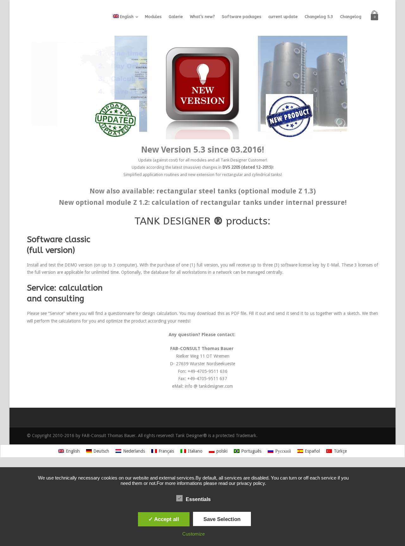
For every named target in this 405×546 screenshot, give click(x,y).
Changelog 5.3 (319, 16)
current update (283, 16)
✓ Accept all (163, 519)
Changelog (350, 16)
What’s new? (202, 16)
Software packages (241, 16)
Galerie (176, 16)
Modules (153, 16)
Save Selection (221, 519)
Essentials (198, 499)
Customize (193, 534)
